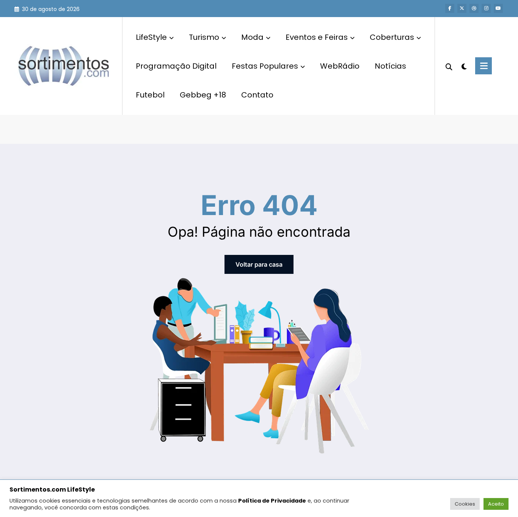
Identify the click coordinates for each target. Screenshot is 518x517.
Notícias (390, 66)
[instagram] (486, 8)
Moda (252, 37)
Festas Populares (265, 66)
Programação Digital (176, 66)
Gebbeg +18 (203, 95)
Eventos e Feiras (317, 37)
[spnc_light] (463, 65)
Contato (257, 95)
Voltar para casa (259, 264)
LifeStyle (151, 37)
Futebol (150, 95)
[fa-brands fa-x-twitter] (461, 8)
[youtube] (498, 8)
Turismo (204, 37)
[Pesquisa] (449, 66)
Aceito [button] (496, 504)
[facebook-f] (449, 8)
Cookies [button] (465, 504)
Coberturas (392, 37)
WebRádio (339, 66)
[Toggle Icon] (483, 65)
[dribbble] (474, 8)
